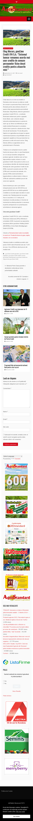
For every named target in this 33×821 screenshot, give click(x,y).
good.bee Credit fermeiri (9, 257)
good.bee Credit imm (21, 257)
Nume (5, 411)
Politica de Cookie (6, 791)
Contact (5, 653)
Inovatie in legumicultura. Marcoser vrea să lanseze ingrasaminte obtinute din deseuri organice (16, 639)
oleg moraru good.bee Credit (10, 259)
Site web (6, 427)
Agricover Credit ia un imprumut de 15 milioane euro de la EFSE (15, 310)
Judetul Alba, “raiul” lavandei (11, 632)
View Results (16, 691)
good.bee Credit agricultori (12, 253)
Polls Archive (7, 696)
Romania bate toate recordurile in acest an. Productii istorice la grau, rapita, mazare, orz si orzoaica (16, 235)
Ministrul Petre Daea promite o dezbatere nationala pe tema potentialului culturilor (15, 268)
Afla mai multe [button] (20, 811)
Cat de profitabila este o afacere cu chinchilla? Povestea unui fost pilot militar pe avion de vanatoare (16, 627)
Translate (17, 459)
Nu (5, 683)
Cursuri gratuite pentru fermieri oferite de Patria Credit (16, 338)
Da (5, 681)
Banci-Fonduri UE (8, 48)
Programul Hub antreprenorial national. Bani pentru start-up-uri (16, 366)
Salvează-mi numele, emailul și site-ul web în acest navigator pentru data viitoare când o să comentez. (15, 437)
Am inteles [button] (16, 816)
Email (5, 419)
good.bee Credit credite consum (17, 255)
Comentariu (7, 388)
